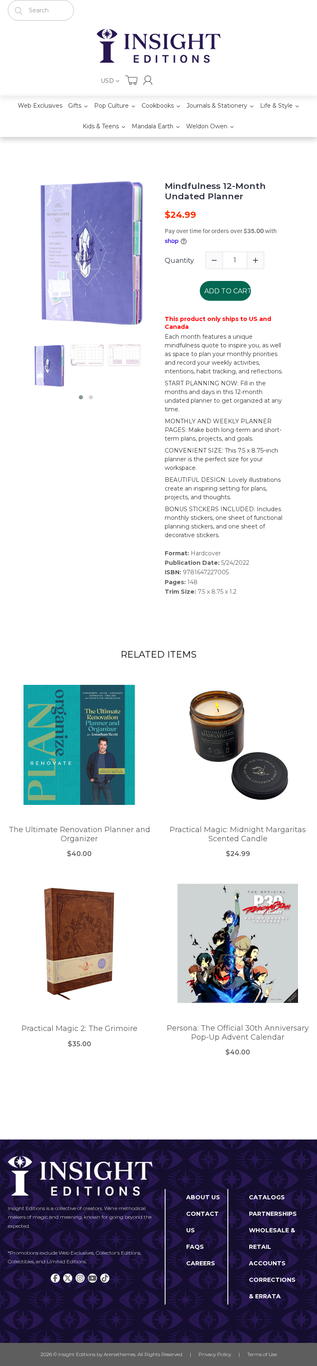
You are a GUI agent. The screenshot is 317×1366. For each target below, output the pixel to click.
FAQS (195, 1246)
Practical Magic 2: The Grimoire (79, 1028)
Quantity (179, 260)
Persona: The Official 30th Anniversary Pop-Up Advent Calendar (238, 1033)
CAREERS (200, 1263)
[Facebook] (55, 1278)
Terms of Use (262, 1354)
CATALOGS (267, 1197)
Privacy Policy (215, 1354)
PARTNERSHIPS (273, 1213)
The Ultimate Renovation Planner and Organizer (79, 834)
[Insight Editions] (158, 46)
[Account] (147, 80)
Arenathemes (119, 1354)
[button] (81, 397)
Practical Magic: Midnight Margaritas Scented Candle (238, 834)
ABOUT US (203, 1197)
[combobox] (40, 10)
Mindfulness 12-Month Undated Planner (215, 191)
